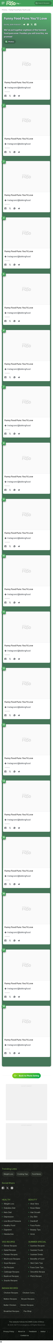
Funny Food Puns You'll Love (19, 10)
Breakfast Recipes (11, 1311)
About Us (21, 1331)
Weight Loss (8, 1174)
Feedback (33, 1331)
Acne (32, 1234)
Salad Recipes (10, 1250)
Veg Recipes (8, 1241)
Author (43, 1331)
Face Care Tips (36, 1267)
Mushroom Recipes (12, 1259)
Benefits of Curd (37, 1259)
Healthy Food (9, 1225)
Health (6, 1199)
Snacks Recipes (10, 1280)
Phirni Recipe (36, 1276)
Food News (36, 1174)
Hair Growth (35, 1212)
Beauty (32, 1199)
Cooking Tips (22, 1174)
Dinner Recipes (10, 1246)
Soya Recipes (10, 1263)
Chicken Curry (29, 1293)
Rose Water (35, 1208)
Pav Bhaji (27, 1311)
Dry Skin (33, 1217)
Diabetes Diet (9, 1208)
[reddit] (19, 95)
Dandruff (34, 1221)
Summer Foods (36, 1250)
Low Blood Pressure (12, 1221)
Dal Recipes (9, 1267)
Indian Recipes (10, 1288)
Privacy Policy (8, 1331)
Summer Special (37, 1241)
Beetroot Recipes (11, 1276)
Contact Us (24, 1335)
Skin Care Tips (36, 1263)
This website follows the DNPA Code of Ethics (26, 1322)
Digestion (8, 1230)
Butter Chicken (10, 1305)
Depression (9, 1217)
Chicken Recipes (11, 1293)
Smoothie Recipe (37, 1272)
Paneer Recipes (10, 1254)
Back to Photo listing (28, 1075)
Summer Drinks (36, 1254)
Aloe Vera (34, 1204)
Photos (4, 10)
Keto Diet (8, 1212)
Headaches (9, 1234)
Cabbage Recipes (11, 1272)
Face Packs (35, 1225)
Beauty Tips (35, 1230)
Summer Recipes (37, 1246)
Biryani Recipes (27, 1299)
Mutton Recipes (10, 1299)
